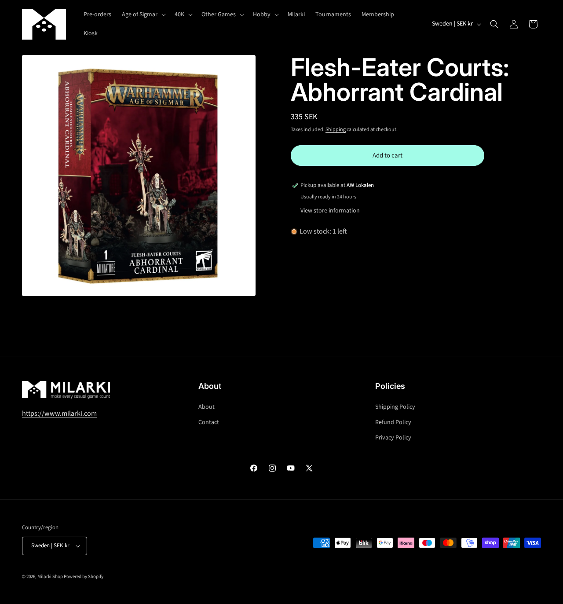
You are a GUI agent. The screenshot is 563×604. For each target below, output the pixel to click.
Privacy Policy (393, 437)
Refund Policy (393, 422)
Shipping (335, 129)
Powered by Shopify (83, 576)
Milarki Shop (50, 576)
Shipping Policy (395, 407)
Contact (208, 422)
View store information (330, 210)
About (206, 407)
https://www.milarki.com (59, 413)
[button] (143, 14)
